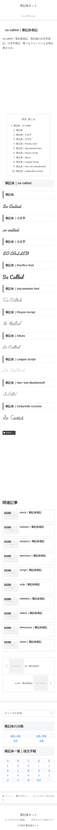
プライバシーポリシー (42, 819)
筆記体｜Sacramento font (28, 148)
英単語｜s (10, 433)
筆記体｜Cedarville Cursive (29, 171)
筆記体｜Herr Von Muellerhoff (31, 166)
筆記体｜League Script (27, 162)
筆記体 (19, 130)
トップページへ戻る (15, 819)
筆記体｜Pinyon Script (27, 153)
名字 (15, 741)
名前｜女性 (15, 736)
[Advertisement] (28, 82)
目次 (24, 119)
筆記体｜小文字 (24, 134)
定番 (41, 741)
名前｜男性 (41, 736)
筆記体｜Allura (23, 157)
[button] (51, 713)
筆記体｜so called (22, 125)
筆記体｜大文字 (24, 139)
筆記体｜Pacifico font (26, 143)
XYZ (39, 780)
